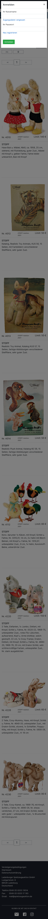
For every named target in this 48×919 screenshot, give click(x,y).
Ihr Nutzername (9, 12)
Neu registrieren (10, 33)
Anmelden (8, 42)
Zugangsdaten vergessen (14, 20)
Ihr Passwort (8, 24)
